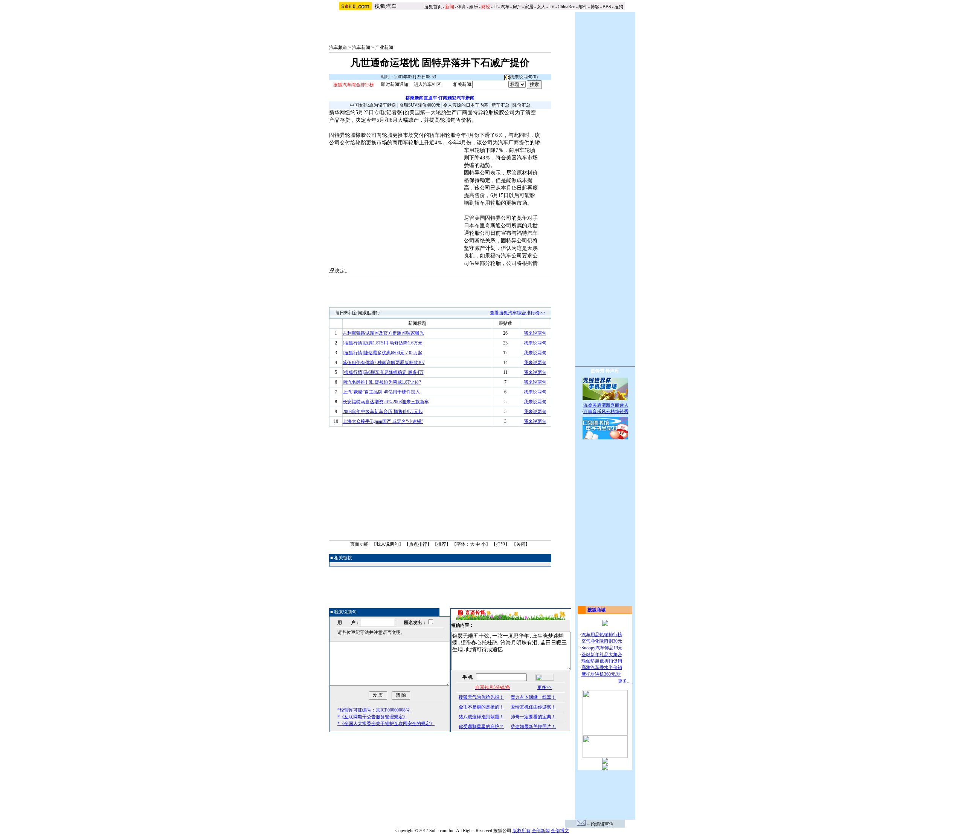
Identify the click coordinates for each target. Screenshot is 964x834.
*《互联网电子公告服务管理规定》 (372, 716)
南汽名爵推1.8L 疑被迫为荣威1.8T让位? (382, 382)
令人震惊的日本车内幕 (465, 105)
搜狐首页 (433, 6)
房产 (517, 6)
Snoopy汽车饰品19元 (601, 647)
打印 (500, 544)
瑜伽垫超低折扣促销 (601, 661)
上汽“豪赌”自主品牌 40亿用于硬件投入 (381, 392)
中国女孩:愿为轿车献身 (373, 105)
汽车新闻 (361, 47)
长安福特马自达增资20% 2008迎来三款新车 (386, 401)
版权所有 (522, 830)
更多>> (544, 687)
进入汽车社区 (427, 84)
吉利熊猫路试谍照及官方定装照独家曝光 (383, 333)
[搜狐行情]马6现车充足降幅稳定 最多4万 (383, 372)
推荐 (441, 544)
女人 (541, 6)
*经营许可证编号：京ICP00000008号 (373, 710)
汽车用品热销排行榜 (601, 634)
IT (495, 6)
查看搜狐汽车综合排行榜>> (517, 312)
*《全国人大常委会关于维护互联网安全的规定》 (386, 723)
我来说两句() (524, 77)
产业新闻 (384, 47)
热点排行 (418, 544)
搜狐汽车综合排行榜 (353, 84)
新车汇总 (500, 105)
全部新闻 (541, 830)
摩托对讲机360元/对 (601, 674)
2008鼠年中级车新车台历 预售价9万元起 (383, 411)
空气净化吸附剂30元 (601, 641)
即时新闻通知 (394, 84)
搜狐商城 (596, 609)
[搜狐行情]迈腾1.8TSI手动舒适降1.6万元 (383, 343)
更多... (624, 681)
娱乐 (473, 6)
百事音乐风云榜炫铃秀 (605, 411)
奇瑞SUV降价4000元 (419, 105)
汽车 (504, 6)
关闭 (520, 544)
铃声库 (612, 370)
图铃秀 (597, 370)
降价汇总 (522, 105)
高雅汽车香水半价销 (601, 667)
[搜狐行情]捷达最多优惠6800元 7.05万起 (383, 352)
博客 (594, 6)
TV (552, 6)
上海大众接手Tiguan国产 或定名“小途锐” (383, 421)
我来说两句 (535, 333)
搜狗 (619, 6)
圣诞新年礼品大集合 (601, 654)
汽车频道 (338, 47)
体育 (461, 6)
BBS (606, 6)
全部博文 (560, 830)
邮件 (582, 6)
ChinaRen (566, 6)
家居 (529, 6)
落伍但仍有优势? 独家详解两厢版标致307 (384, 362)
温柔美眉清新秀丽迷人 (605, 405)
